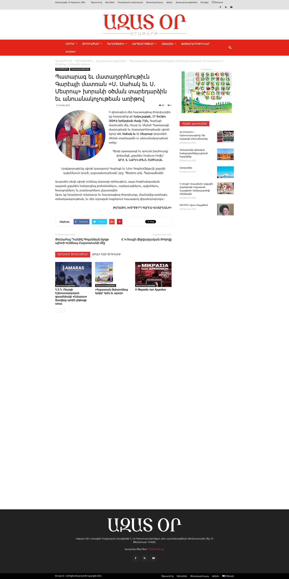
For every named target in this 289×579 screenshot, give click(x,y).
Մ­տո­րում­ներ (186, 168)
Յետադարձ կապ (154, 2)
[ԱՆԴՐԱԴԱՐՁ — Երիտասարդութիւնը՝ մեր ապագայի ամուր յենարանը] (225, 136)
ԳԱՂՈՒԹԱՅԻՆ (115, 43)
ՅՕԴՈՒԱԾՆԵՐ (91, 43)
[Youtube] (231, 7)
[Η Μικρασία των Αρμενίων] (153, 274)
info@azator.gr (156, 549)
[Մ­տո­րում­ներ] (225, 172)
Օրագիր (205, 2)
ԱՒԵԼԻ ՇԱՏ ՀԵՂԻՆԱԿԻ (106, 254)
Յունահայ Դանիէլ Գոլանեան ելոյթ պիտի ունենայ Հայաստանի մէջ (82, 241)
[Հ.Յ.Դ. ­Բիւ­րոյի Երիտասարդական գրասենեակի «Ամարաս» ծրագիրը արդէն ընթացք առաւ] (73, 274)
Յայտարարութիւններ (186, 2)
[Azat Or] (144, 25)
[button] (230, 48)
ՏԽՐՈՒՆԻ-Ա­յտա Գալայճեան (194, 205)
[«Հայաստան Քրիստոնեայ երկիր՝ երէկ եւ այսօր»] (113, 274)
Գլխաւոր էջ (96, 2)
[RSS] (225, 7)
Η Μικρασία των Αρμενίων (150, 289)
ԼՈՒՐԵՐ (70, 43)
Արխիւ (169, 2)
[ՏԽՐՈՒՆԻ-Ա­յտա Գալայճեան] (225, 209)
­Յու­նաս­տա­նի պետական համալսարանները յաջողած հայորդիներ (194, 153)
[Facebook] (220, 7)
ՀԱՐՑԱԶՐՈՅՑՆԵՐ (143, 43)
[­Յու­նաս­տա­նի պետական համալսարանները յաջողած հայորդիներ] (225, 154)
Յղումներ (109, 2)
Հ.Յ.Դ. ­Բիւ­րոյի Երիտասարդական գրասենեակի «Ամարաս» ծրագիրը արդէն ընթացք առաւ (71, 296)
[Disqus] (113, 366)
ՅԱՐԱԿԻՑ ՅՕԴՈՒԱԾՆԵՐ (72, 254)
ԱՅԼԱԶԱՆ (168, 43)
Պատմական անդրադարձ (130, 2)
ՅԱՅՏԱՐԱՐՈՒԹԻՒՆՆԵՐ (195, 43)
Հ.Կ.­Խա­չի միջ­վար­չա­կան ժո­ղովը (146, 239)
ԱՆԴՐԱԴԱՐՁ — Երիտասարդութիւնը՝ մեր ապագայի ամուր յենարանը (194, 135)
